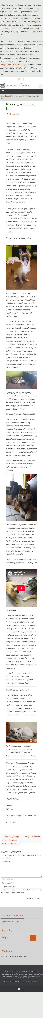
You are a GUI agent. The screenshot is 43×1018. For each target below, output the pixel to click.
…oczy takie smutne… (32, 836)
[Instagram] (19, 79)
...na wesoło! (20, 96)
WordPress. (36, 981)
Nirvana (27, 981)
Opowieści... (9, 96)
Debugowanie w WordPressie (11, 65)
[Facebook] (23, 79)
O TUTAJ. (15, 798)
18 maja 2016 (14, 114)
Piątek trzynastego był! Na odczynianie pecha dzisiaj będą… (10, 839)
